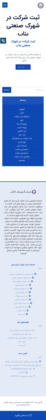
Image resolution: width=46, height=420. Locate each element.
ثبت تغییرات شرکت (21, 288)
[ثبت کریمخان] (41, 5)
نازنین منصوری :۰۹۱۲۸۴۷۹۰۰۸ (22, 376)
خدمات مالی (22, 145)
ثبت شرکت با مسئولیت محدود (21, 274)
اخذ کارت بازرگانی (21, 299)
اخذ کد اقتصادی (21, 307)
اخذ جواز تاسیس (21, 292)
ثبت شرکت (21, 310)
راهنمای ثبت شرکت (22, 156)
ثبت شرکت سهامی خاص (21, 277)
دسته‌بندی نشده (21, 149)
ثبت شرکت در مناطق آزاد (22, 138)
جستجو (6, 90)
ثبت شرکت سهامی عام (21, 281)
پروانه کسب (22, 127)
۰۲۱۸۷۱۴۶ (21, 372)
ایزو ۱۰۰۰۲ (22, 345)
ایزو (21, 120)
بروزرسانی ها (22, 123)
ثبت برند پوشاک (21, 296)
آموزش (22, 109)
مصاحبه (22, 160)
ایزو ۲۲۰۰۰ (21, 341)
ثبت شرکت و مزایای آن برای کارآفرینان (21, 337)
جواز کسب (22, 142)
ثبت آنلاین (22, 131)
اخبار (22, 112)
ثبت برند (21, 134)
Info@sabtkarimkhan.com (21, 368)
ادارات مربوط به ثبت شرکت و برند (21, 330)
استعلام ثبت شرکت (21, 116)
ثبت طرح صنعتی (21, 285)
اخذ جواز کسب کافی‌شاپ (22, 334)
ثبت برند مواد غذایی (21, 303)
